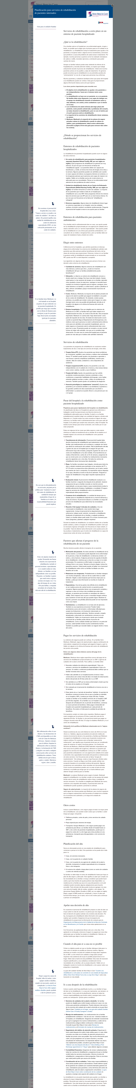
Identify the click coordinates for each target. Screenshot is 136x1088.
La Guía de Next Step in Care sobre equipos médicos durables (45, 987)
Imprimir (105, 23)
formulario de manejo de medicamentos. (91, 1027)
